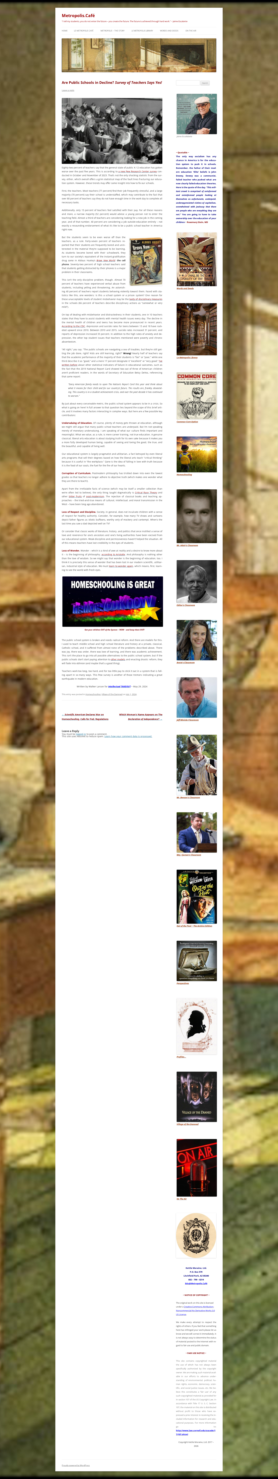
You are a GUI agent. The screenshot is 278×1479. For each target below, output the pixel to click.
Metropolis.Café (78, 15)
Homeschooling (93, 694)
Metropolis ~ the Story (113, 30)
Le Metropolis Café (83, 30)
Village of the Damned (112, 694)
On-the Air (190, 30)
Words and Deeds (169, 30)
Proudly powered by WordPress (76, 1465)
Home (65, 30)
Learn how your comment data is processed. (128, 736)
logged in (81, 734)
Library (142, 30)
